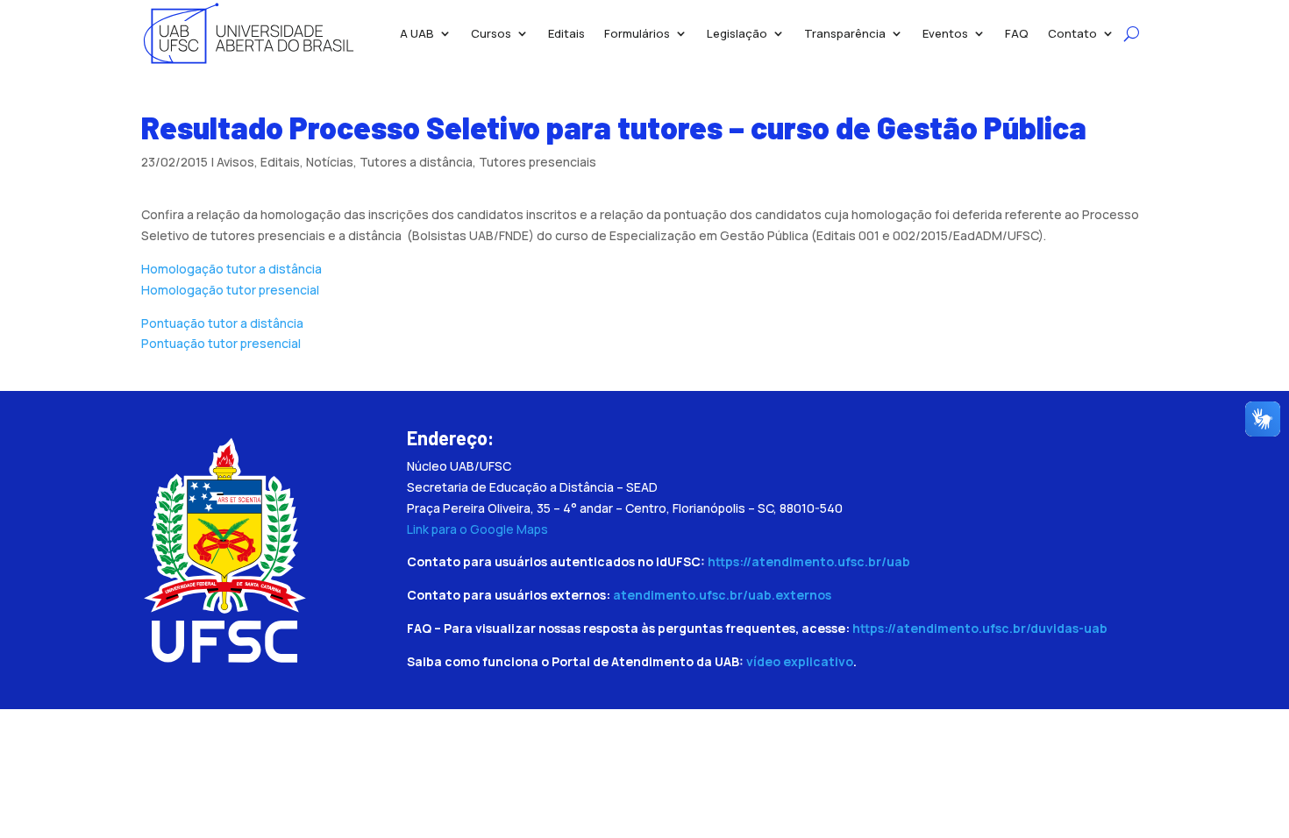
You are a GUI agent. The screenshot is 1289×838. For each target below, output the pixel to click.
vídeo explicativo (799, 661)
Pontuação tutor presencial (221, 343)
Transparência (845, 33)
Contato (1072, 33)
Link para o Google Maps (477, 529)
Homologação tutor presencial (230, 289)
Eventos (945, 33)
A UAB (417, 33)
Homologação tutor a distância (231, 268)
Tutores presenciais (537, 161)
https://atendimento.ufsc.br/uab (809, 561)
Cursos (491, 33)
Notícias (329, 161)
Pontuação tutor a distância (222, 323)
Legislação (737, 33)
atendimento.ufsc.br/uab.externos (722, 594)
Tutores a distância (416, 161)
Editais (566, 33)
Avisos (235, 161)
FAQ (1017, 33)
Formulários (637, 33)
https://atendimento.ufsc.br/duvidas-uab (979, 628)
